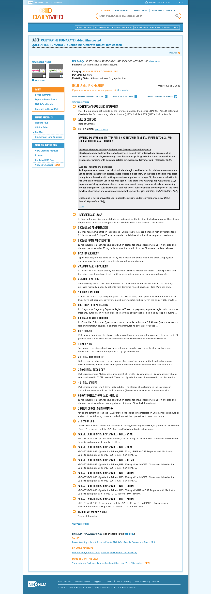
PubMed (39, 132)
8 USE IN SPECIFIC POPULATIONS (93, 305)
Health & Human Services (125, 587)
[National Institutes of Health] (31, 2)
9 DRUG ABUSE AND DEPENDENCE (93, 318)
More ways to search (162, 10)
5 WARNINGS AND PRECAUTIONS (93, 266)
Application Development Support (153, 27)
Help (175, 27)
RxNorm (39, 155)
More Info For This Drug (46, 145)
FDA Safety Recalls (44, 104)
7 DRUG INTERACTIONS (88, 292)
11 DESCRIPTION (85, 344)
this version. (123, 90)
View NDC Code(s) (47, 165)
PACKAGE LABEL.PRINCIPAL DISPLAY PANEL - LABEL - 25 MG (105, 434)
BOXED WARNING (86, 129)
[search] (177, 16)
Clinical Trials (41, 127)
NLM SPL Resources (123, 27)
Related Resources (44, 117)
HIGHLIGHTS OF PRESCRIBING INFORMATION (98, 107)
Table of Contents (87, 119)
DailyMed (48, 13)
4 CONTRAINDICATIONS (88, 253)
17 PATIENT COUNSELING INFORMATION (95, 408)
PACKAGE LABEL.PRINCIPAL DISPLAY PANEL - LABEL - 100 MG (106, 460)
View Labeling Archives (46, 150)
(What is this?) (101, 129)
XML (102, 96)
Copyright (98, 581)
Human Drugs (121, 10)
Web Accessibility (124, 581)
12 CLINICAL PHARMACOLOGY (91, 357)
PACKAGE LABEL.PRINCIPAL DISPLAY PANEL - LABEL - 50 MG (105, 447)
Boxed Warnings (43, 94)
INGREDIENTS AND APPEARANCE (92, 512)
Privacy (109, 581)
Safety (38, 89)
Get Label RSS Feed (44, 160)
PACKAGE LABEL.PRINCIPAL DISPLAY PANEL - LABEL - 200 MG (106, 473)
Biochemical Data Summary (48, 137)
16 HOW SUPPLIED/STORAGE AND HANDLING (98, 395)
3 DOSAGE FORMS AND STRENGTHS (94, 240)
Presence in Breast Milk (47, 109)
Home (79, 27)
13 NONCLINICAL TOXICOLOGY (91, 370)
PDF (97, 96)
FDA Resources (102, 27)
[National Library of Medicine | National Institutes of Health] (37, 584)
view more (154, 61)
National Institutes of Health (70, 587)
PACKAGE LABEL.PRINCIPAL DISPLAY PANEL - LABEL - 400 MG (106, 499)
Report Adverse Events (46, 99)
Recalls (179, 2)
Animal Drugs (140, 10)
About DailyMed (64, 581)
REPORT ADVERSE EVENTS (160, 2)
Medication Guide (87, 421)
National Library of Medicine (48, 2)
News (89, 27)
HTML (131, 96)
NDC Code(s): (78, 61)
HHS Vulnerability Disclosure (147, 581)
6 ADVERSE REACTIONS (88, 279)
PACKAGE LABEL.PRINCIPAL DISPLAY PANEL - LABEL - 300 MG (106, 486)
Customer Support (82, 581)
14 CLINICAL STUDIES (87, 383)
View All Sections (80, 102)
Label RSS (173, 53)
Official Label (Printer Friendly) (160, 96)
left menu (129, 533)
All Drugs (105, 10)
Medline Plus (41, 122)
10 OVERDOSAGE (85, 331)
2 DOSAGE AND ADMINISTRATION (93, 227)
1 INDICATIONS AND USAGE (90, 215)
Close (81, 206)
